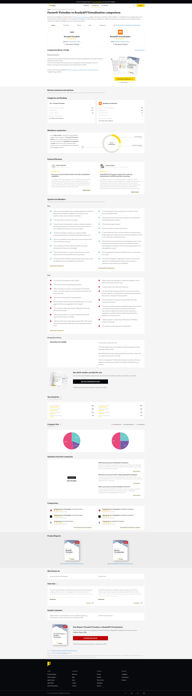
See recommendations (90, 382)
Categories (124, 674)
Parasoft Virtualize (72, 37)
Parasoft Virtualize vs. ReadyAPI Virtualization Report (128, 25)
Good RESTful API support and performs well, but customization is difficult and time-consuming (116, 175)
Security (99, 685)
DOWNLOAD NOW (90, 638)
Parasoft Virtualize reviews (74, 41)
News (73, 680)
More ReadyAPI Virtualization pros (106, 268)
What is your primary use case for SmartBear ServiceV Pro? (114, 486)
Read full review (86, 190)
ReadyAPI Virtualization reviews (122, 41)
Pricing (79, 25)
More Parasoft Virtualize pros (57, 265)
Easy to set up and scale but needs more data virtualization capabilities (70, 175)
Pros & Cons (66, 25)
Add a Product (51, 680)
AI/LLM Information (52, 685)
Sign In (140, 5)
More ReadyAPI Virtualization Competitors (130, 527)
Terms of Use (100, 680)
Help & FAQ (50, 683)
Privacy (99, 674)
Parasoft (88, 603)
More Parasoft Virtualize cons (57, 330)
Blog (73, 677)
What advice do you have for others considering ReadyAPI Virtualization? (117, 474)
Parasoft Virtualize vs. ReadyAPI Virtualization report (64, 650)
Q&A (90, 25)
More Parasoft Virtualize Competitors (83, 527)
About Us (74, 674)
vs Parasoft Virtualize (68, 509)
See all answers (136, 471)
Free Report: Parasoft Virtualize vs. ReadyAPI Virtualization (98, 627)
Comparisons (102, 25)
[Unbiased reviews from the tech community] (52, 5)
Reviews (53, 25)
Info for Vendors (51, 677)
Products (124, 680)
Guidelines (99, 683)
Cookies (99, 677)
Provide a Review (51, 674)
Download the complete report (124, 79)
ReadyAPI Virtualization (120, 37)
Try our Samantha (96, 2)
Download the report (140, 50)
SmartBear (136, 603)
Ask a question (72, 477)
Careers (74, 683)
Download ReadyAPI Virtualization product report (121, 563)
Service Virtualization (82, 17)
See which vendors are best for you (87, 372)
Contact (74, 685)
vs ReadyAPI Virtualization (118, 509)
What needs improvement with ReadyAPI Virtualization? (113, 462)
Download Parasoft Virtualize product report (72, 563)
